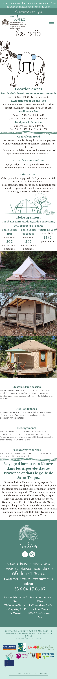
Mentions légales (23, 638)
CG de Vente (36, 638)
